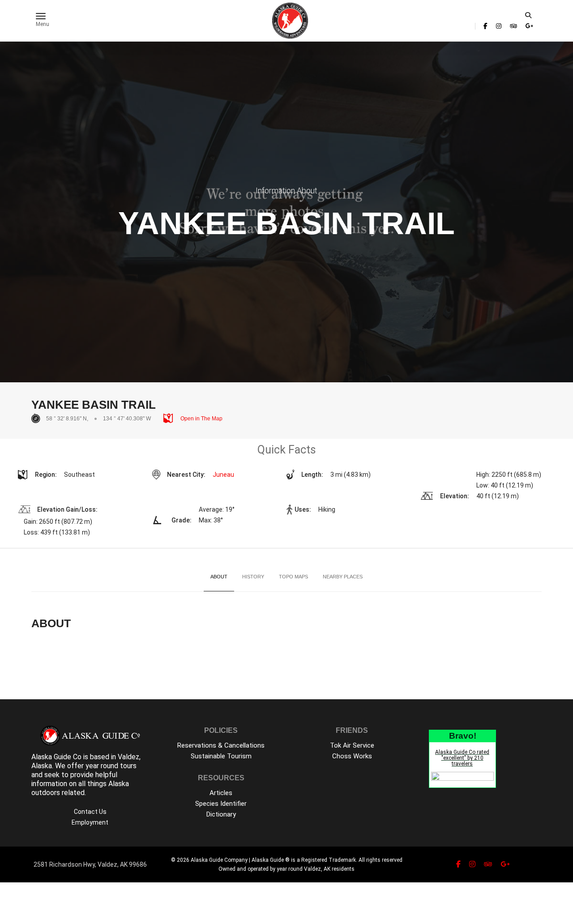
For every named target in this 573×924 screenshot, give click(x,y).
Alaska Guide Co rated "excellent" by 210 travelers (462, 758)
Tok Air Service (352, 745)
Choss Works (352, 756)
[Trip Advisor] (513, 26)
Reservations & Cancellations (221, 745)
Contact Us (90, 811)
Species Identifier (221, 804)
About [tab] (218, 576)
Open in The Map (200, 418)
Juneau (223, 474)
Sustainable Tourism (221, 756)
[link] (485, 26)
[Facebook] (485, 26)
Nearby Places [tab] (343, 576)
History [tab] (253, 576)
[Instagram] (498, 26)
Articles (221, 793)
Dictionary (221, 814)
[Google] (529, 26)
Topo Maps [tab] (293, 576)
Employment (90, 822)
